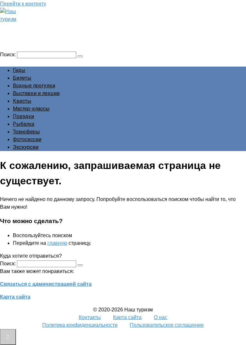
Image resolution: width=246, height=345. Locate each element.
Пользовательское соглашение (167, 325)
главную (57, 243)
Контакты (90, 317)
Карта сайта (15, 297)
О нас (160, 317)
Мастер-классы (31, 109)
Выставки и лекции (36, 93)
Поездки (23, 116)
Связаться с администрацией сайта (46, 284)
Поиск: (8, 54)
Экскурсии (25, 147)
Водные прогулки (34, 86)
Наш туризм (30, 27)
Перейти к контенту (23, 3)
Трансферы (26, 132)
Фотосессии (27, 139)
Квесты (22, 101)
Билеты (22, 78)
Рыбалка (23, 124)
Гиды (19, 70)
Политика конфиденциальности (80, 325)
